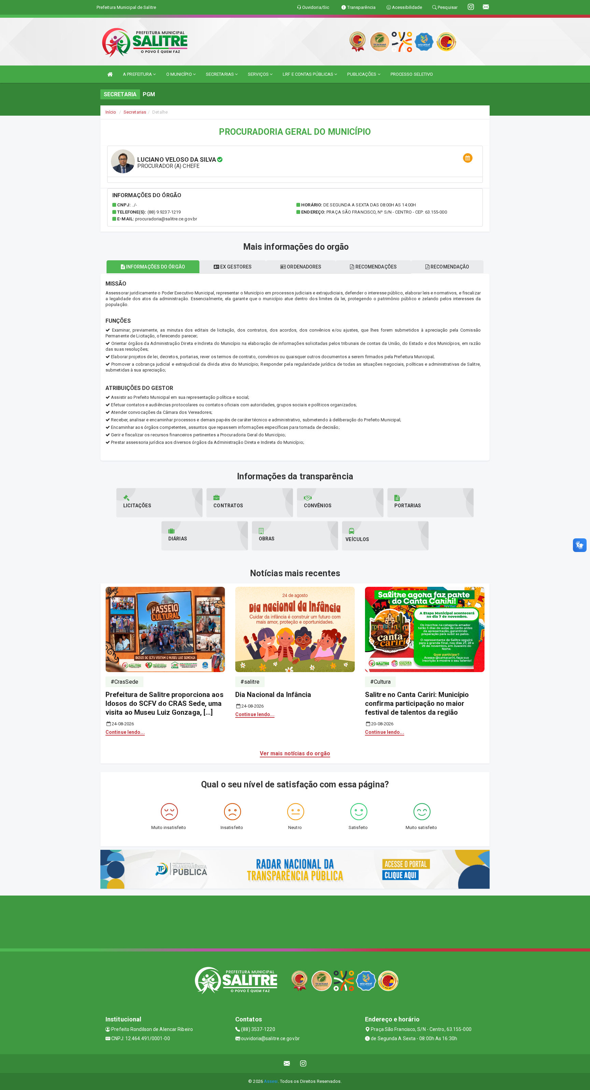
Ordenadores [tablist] (303, 267)
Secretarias (135, 112)
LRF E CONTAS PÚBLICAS (308, 74)
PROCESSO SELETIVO (412, 74)
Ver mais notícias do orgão (295, 753)
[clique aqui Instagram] (303, 1064)
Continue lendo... (125, 732)
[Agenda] (468, 158)
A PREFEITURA (138, 74)
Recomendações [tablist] (375, 267)
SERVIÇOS (259, 74)
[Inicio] (110, 74)
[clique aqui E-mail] (287, 1064)
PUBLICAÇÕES (362, 74)
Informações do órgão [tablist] (155, 267)
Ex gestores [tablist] (235, 267)
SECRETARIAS (220, 74)
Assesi (271, 1081)
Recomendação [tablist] (449, 267)
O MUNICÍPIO (179, 74)
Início (111, 112)
